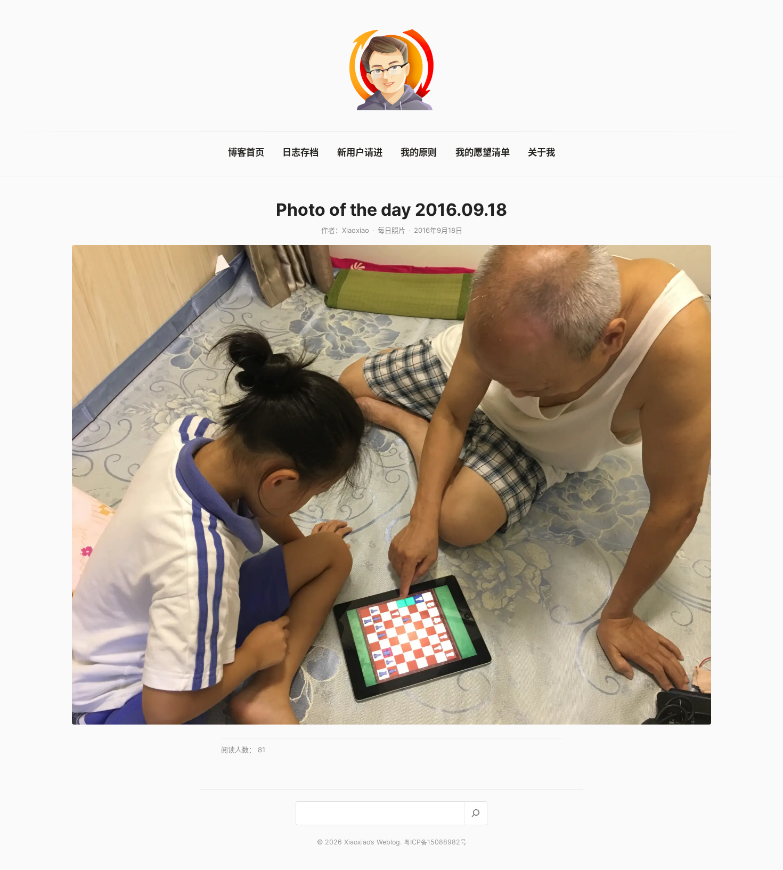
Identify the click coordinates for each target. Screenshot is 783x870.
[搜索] (475, 813)
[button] (391, 485)
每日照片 (391, 230)
